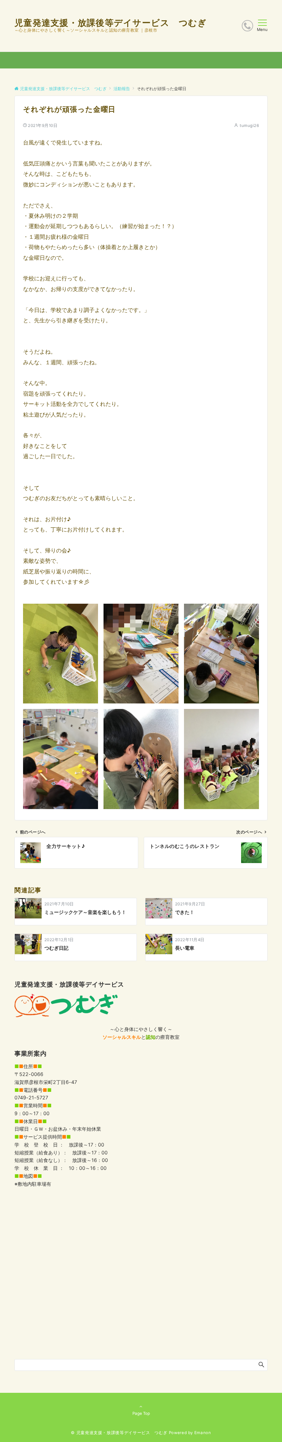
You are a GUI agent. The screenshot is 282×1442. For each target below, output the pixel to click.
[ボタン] (247, 25)
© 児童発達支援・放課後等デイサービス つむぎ (119, 1432)
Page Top (141, 1413)
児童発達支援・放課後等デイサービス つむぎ (110, 23)
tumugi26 (249, 125)
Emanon (202, 1432)
